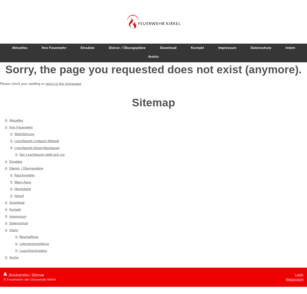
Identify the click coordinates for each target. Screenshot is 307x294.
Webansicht (294, 279)
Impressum (17, 216)
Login (299, 275)
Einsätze (15, 161)
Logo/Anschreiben (33, 251)
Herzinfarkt (22, 189)
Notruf (19, 196)
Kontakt (15, 209)
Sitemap (38, 275)
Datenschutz (18, 223)
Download (16, 202)
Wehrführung (24, 134)
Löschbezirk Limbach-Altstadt (36, 141)
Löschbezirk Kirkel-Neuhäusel (36, 148)
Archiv (14, 257)
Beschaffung (28, 237)
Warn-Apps (22, 182)
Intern (13, 230)
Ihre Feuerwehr (21, 127)
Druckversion (19, 275)
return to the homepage (63, 84)
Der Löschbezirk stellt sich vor (42, 154)
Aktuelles (16, 120)
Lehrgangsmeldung (34, 244)
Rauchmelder (24, 175)
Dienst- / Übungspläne (26, 168)
